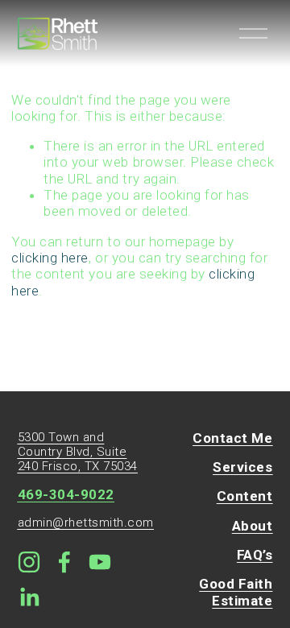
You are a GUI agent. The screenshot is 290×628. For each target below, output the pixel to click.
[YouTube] (100, 562)
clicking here (50, 258)
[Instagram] (29, 562)
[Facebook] (64, 562)
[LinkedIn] (29, 597)
